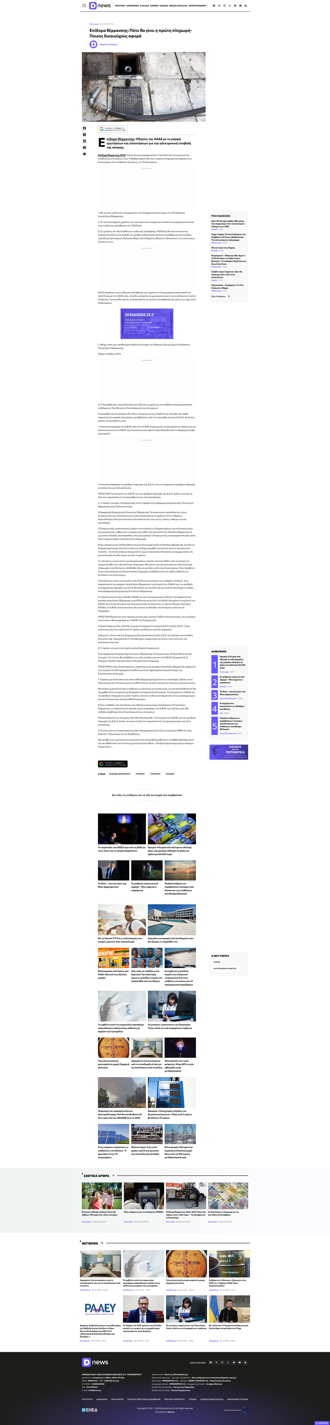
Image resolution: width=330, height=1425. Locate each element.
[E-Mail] (84, 147)
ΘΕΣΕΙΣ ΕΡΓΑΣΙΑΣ (178, 5)
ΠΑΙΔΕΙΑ (163, 5)
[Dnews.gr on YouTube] (240, 6)
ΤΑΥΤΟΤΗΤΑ (87, 1399)
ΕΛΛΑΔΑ (144, 5)
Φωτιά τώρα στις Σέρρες (223, 247)
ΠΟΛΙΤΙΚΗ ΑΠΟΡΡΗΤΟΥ (174, 1399)
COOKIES (193, 1399)
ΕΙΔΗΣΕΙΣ (170, 774)
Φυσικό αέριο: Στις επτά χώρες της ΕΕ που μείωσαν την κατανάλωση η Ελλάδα (145, 1150)
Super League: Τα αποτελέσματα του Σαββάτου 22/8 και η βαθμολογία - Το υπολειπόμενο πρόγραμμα (228, 237)
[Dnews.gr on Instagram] (224, 6)
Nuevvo (171, 1412)
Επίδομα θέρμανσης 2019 (111, 155)
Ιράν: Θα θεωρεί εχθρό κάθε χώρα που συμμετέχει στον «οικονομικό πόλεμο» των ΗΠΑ (227, 224)
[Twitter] (84, 134)
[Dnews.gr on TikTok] (230, 6)
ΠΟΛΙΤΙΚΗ (120, 5)
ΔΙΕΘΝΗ (154, 5)
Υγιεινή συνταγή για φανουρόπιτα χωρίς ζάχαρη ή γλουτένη (113, 1064)
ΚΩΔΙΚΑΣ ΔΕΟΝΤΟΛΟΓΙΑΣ (212, 1399)
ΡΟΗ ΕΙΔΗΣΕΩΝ (220, 215)
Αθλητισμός (216, 243)
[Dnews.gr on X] (219, 6)
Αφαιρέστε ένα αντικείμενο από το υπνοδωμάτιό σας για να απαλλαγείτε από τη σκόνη (146, 1064)
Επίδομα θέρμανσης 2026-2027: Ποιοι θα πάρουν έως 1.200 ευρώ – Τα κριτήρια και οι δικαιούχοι (186, 1215)
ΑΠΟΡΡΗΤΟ (323, 1423)
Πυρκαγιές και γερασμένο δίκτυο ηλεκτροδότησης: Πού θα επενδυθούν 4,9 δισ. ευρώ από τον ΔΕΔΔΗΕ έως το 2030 (120, 1114)
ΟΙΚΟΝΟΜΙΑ (132, 5)
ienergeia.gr (214, 1290)
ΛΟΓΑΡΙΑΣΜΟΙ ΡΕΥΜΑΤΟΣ (224, 968)
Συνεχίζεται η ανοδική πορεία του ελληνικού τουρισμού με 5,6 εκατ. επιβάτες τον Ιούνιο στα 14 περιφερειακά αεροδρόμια (179, 978)
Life (221, 713)
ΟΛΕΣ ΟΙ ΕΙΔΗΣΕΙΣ (198, 1363)
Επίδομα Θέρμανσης (120, 139)
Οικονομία (94, 24)
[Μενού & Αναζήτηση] (84, 6)
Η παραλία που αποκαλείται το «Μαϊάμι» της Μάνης (232, 706)
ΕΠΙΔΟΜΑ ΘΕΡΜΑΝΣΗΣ (119, 774)
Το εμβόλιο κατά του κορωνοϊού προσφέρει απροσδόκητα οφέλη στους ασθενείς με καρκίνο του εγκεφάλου (121, 1028)
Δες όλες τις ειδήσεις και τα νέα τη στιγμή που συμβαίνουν (147, 794)
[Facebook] (84, 128)
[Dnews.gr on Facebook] (214, 6)
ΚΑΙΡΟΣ (216, 962)
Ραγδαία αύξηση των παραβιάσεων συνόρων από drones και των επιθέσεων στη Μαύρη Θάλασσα (231, 723)
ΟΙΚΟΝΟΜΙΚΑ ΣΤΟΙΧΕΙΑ (237, 1399)
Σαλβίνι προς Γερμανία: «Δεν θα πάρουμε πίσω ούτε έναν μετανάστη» (226, 274)
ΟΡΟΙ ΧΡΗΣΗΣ (117, 1399)
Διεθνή (214, 229)
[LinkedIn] (84, 141)
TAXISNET (140, 774)
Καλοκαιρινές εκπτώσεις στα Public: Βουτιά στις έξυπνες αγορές (113, 974)
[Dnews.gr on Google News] (235, 6)
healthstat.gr (85, 1290)
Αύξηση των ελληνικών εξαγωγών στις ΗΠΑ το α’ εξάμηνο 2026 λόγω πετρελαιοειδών (227, 1283)
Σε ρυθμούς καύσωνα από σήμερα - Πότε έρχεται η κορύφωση (144, 887)
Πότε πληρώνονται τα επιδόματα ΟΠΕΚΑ (143, 1212)
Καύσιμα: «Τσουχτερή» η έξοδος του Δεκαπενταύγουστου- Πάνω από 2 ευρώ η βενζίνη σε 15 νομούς (170, 1114)
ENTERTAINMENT (197, 5)
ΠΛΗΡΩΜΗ (155, 774)
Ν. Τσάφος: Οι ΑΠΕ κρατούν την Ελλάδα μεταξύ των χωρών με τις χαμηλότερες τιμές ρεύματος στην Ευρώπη (142, 1328)
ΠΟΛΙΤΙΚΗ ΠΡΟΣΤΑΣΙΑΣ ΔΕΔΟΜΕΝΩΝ (143, 1399)
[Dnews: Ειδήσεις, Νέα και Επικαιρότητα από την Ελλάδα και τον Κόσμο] (100, 5)
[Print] (84, 154)
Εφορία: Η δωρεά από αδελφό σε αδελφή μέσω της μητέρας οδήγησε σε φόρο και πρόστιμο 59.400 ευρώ (169, 851)
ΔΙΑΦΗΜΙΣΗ (101, 1399)
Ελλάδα (214, 250)
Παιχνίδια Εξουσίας (228, 698)
